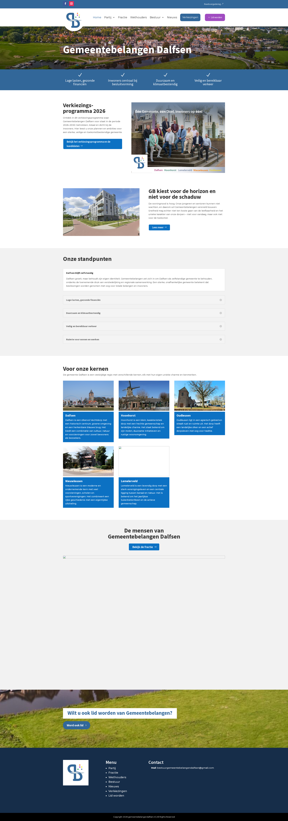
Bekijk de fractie (142, 547)
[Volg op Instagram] (71, 3)
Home (97, 17)
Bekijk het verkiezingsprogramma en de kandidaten (88, 144)
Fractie (122, 17)
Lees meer (158, 227)
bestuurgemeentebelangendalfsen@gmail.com (185, 767)
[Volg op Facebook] (65, 3)
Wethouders (138, 17)
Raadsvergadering (212, 4)
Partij (107, 17)
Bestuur (155, 17)
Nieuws (172, 17)
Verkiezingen (190, 17)
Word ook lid (75, 725)
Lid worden (216, 17)
